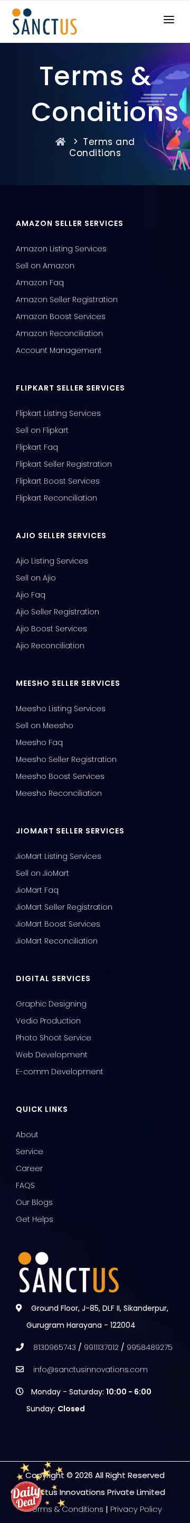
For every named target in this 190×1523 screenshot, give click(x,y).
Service (29, 1151)
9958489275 (150, 1347)
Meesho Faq (39, 742)
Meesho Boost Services (60, 776)
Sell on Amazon (45, 265)
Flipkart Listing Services (58, 413)
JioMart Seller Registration (64, 907)
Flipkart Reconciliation (56, 498)
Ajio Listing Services (52, 561)
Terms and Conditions (102, 147)
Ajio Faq (30, 595)
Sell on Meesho (44, 725)
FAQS (25, 1185)
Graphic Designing (51, 1004)
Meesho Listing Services (61, 708)
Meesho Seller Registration (66, 759)
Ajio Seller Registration (57, 611)
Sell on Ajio (36, 578)
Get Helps (34, 1219)
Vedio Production (48, 1021)
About (27, 1134)
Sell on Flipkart (42, 430)
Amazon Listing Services (61, 248)
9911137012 (101, 1347)
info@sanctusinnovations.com (90, 1369)
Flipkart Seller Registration (64, 464)
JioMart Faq (37, 890)
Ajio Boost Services (51, 628)
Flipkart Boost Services (58, 481)
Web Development (52, 1054)
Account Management (59, 350)
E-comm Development (59, 1071)
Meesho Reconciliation (59, 793)
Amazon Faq (40, 282)
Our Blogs (34, 1202)
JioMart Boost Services (58, 924)
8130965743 (54, 1347)
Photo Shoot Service (53, 1037)
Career (29, 1168)
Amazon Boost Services (61, 316)
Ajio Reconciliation (50, 645)
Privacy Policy (136, 1509)
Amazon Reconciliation (59, 333)
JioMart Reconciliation (57, 941)
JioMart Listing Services (58, 856)
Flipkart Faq (37, 447)
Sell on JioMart (42, 873)
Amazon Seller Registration (67, 299)
